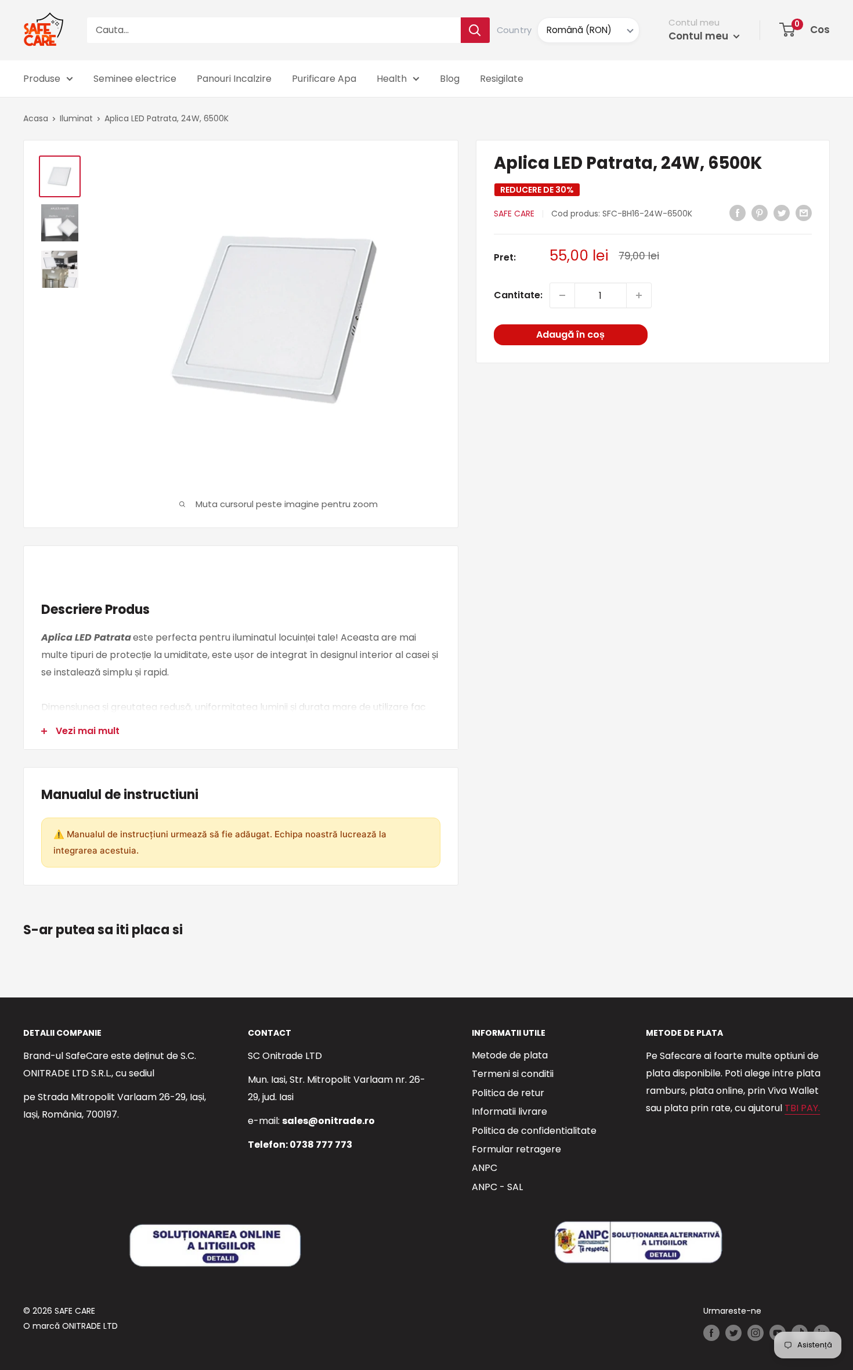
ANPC (484, 1167)
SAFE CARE (514, 213)
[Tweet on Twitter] (782, 212)
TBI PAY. (802, 1108)
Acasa (35, 118)
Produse (41, 78)
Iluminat (76, 118)
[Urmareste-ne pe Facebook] (711, 1333)
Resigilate (501, 78)
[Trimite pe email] (804, 212)
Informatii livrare (509, 1111)
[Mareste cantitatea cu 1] (639, 295)
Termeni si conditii (513, 1073)
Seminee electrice (134, 78)
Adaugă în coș (570, 334)
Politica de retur (508, 1093)
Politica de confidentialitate (534, 1130)
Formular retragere (516, 1149)
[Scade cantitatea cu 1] (562, 295)
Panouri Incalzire (234, 78)
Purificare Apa (324, 78)
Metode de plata (510, 1055)
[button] (787, 30)
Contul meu (699, 36)
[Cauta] (475, 30)
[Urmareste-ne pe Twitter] (733, 1333)
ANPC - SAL (497, 1187)
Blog (450, 78)
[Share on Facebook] (737, 212)
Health (392, 78)
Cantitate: (518, 295)
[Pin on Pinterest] (759, 212)
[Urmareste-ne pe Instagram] (755, 1333)
